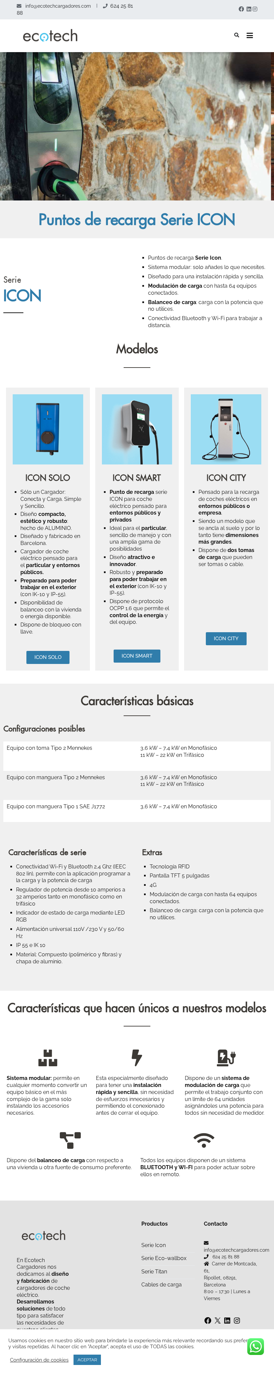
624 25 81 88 (226, 1256)
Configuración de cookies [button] (39, 1360)
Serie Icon (153, 1245)
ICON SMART (137, 478)
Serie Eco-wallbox (163, 1258)
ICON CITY (226, 478)
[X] (218, 1321)
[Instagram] (237, 1321)
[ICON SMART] (137, 429)
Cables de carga (161, 1284)
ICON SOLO (47, 478)
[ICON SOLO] (48, 429)
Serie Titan (154, 1271)
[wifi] (203, 1140)
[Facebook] (208, 1321)
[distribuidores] (137, 1058)
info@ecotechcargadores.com (57, 6)
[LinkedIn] (227, 1321)
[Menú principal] (249, 36)
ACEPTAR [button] (87, 1359)
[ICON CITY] (226, 429)
